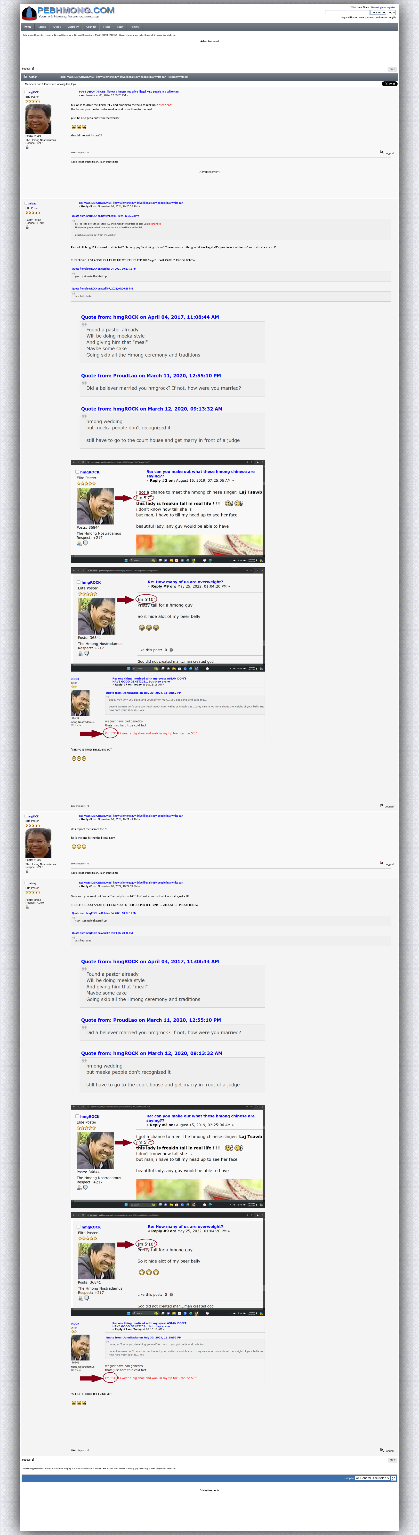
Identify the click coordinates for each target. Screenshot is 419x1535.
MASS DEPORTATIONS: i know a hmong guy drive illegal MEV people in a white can (128, 91)
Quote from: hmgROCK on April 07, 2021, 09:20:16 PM (102, 289)
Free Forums (217, 1523)
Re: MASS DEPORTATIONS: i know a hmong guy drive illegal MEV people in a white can (131, 203)
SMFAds (199, 1523)
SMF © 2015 (206, 1520)
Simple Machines (225, 1520)
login (381, 7)
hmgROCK (33, 92)
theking (32, 204)
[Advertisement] (209, 54)
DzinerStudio (215, 1526)
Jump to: (349, 1478)
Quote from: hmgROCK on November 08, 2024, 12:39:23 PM (105, 216)
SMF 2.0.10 (190, 1520)
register (391, 7)
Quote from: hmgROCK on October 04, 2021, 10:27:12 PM (104, 269)
